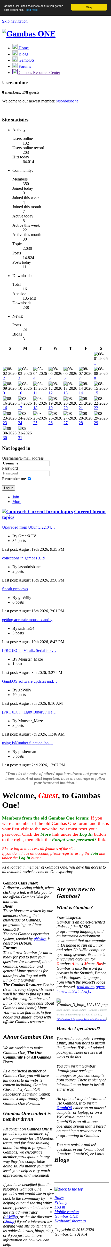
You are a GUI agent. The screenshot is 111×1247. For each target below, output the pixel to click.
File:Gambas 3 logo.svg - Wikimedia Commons (81, 1019)
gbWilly (40, 938)
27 (66, 423)
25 (35, 423)
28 (81, 423)
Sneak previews (15, 589)
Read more (31, 10)
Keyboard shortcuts (70, 1221)
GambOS (64, 1108)
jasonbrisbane (67, 101)
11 (35, 393)
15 (96, 393)
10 (20, 393)
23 (5, 423)
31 (20, 437)
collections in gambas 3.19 (23, 558)
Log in (59, 1207)
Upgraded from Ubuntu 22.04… (28, 527)
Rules (59, 1198)
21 (81, 408)
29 (96, 423)
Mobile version (66, 1212)
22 (96, 408)
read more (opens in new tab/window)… (81, 989)
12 (51, 393)
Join (15, 497)
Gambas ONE (66, 1216)
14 (81, 393)
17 (20, 408)
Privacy (60, 1202)
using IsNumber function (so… (27, 743)
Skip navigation (15, 21)
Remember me (14, 479)
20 (66, 408)
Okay (89, 7)
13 (66, 393)
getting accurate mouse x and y (27, 619)
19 (51, 408)
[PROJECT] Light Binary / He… (29, 712)
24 (20, 423)
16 (5, 408)
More (16, 501)
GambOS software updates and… (29, 681)
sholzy (9, 1221)
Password (10, 468)
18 (35, 408)
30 (5, 437)
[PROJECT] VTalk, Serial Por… (29, 650)
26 (51, 423)
